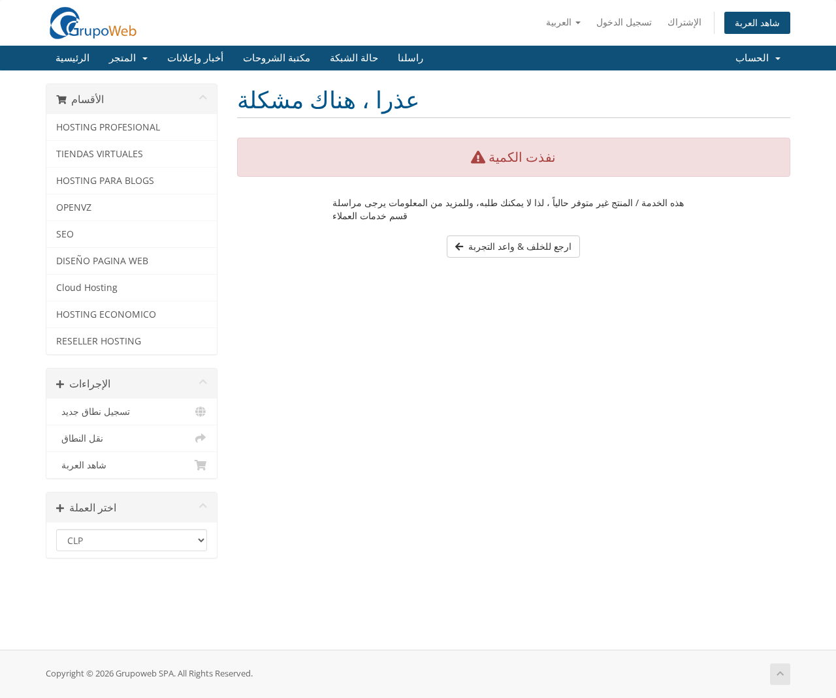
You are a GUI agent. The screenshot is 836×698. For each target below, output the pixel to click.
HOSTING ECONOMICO (106, 314)
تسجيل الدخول (624, 22)
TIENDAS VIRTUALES (99, 154)
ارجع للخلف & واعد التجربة (517, 246)
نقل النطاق (79, 438)
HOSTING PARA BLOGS (105, 181)
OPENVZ (73, 207)
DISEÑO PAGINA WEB (102, 261)
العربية (560, 22)
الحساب (754, 58)
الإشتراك (684, 22)
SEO (65, 234)
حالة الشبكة (354, 58)
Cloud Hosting (87, 288)
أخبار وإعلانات (195, 58)
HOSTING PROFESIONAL (108, 127)
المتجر (125, 58)
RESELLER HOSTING (98, 341)
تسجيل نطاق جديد (93, 411)
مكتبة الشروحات (276, 58)
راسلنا (410, 58)
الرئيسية (72, 58)
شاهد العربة (757, 22)
